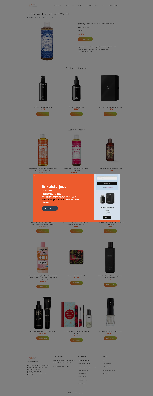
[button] (50, 208)
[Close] (34, 175)
